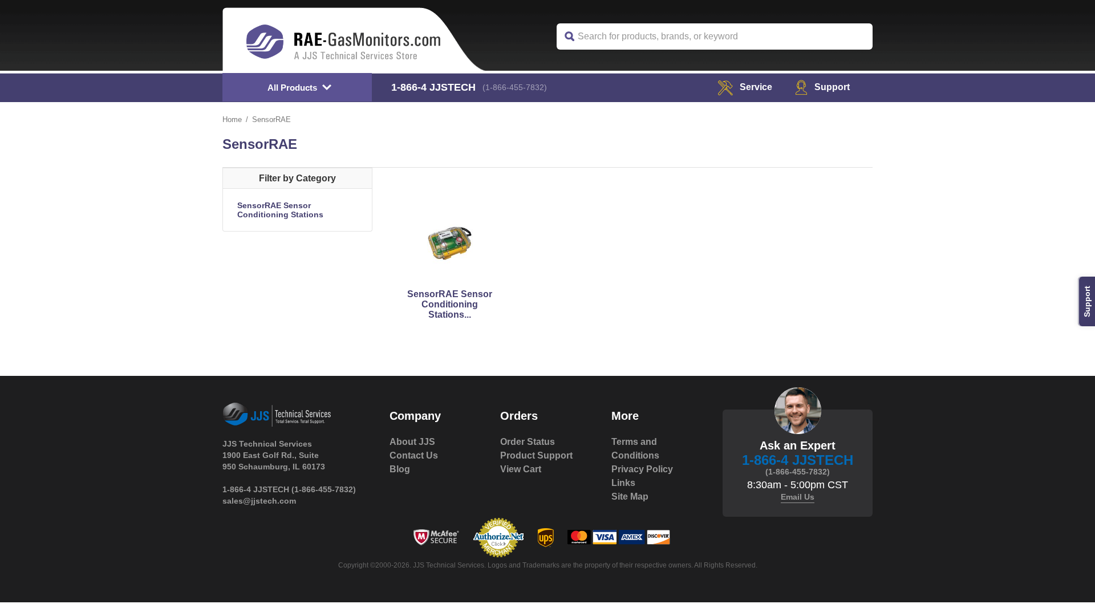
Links (623, 483)
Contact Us (414, 455)
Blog (400, 469)
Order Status (527, 442)
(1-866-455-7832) (514, 87)
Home (232, 119)
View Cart (520, 469)
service (756, 87)
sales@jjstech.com (259, 500)
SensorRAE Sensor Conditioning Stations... (449, 304)
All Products (292, 87)
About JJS (412, 442)
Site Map (629, 496)
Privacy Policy (642, 469)
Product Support (536, 455)
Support (832, 87)
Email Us (797, 496)
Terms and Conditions (635, 448)
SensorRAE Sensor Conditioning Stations (280, 210)
